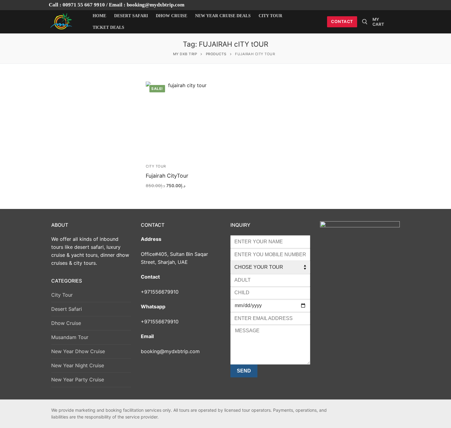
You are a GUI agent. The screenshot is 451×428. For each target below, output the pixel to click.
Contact (342, 21)
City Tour (156, 166)
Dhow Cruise (66, 323)
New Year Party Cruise (77, 379)
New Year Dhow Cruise (78, 351)
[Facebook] (363, 5)
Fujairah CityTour (167, 175)
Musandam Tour (69, 337)
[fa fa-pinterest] (384, 5)
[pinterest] (386, 411)
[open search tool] (365, 22)
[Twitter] (374, 5)
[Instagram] (395, 5)
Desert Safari (66, 309)
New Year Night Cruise (77, 365)
